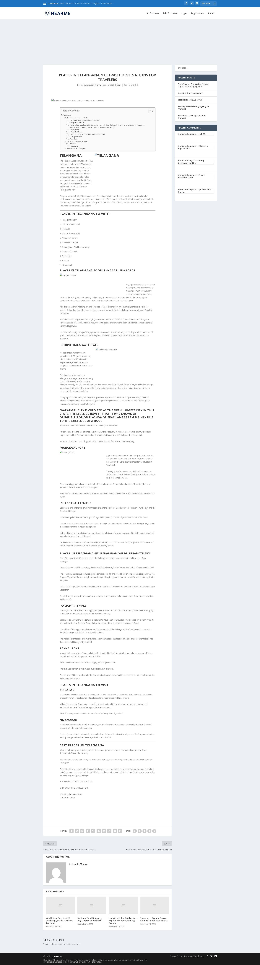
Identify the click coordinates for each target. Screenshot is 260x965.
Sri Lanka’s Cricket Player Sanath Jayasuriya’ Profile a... (83, 3)
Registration (197, 13)
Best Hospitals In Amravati (190, 93)
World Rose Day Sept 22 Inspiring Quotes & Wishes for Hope (59, 920)
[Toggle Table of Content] (150, 111)
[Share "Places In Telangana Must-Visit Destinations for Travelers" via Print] (120, 831)
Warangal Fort (75, 129)
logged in (59, 944)
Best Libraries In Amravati (190, 99)
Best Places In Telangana (76, 149)
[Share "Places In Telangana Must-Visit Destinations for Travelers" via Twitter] (77, 831)
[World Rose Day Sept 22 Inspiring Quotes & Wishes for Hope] (60, 905)
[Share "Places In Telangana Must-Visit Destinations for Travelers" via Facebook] (71, 831)
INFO (72, 797)
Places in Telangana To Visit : (77, 118)
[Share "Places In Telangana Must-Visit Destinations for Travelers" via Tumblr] (87, 831)
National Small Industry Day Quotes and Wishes (89, 919)
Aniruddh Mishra (94, 85)
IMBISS (202, 134)
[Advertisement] (130, 39)
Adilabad (73, 144)
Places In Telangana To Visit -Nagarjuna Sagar (85, 120)
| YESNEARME (56, 956)
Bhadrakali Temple (76, 132)
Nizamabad (74, 146)
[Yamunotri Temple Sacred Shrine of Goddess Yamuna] (154, 905)
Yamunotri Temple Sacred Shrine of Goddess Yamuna (154, 919)
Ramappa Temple (76, 137)
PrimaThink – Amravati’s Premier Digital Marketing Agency (193, 85)
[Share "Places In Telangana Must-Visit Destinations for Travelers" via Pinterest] (93, 831)
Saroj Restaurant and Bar (191, 161)
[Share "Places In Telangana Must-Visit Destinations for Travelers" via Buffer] (104, 831)
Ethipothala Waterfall (77, 123)
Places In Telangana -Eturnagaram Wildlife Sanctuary (87, 134)
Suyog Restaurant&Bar (191, 176)
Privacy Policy (176, 956)
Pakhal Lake (74, 139)
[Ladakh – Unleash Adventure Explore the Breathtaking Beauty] (123, 905)
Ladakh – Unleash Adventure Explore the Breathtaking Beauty (123, 920)
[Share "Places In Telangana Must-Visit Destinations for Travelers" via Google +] (82, 831)
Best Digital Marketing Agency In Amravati (193, 107)
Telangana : (67, 115)
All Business (153, 13)
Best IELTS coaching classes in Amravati (192, 116)
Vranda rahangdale (187, 134)
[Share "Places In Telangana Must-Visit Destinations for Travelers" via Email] (115, 831)
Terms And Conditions (193, 956)
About (211, 13)
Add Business (170, 13)
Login (184, 13)
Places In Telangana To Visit (77, 141)
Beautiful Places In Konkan (71, 794)
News (118, 85)
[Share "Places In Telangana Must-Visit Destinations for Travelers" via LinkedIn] (98, 831)
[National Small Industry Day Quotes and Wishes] (91, 905)
